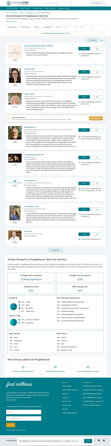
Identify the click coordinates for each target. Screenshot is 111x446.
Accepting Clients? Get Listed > (93, 386)
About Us (65, 394)
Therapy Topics (38, 8)
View (97, 49)
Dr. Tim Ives (28, 231)
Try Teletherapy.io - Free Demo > (93, 401)
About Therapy (25, 8)
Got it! (88, 441)
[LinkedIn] (104, 440)
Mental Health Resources (70, 390)
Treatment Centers (63, 8)
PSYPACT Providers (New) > (92, 405)
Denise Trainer (29, 94)
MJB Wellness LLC (30, 127)
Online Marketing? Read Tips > (92, 394)
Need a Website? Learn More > (92, 397)
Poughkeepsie (30, 13)
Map (102, 40)
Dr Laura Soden (29, 69)
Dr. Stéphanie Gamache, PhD (34, 155)
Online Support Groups (69, 413)
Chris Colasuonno (30, 181)
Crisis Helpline (66, 386)
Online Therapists (50, 8)
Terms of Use (66, 401)
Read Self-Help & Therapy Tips (55, 371)
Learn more (75, 441)
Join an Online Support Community (88, 371)
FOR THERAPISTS (96, 3)
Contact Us (65, 397)
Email (84, 49)
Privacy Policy (66, 405)
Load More (55, 250)
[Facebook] (99, 440)
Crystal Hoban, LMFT (31, 206)
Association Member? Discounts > (93, 390)
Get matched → (96, 118)
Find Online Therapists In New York (23, 371)
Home (7, 13)
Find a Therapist (12, 8)
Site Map (65, 409)
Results (93, 40)
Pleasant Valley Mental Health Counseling (38, 46)
